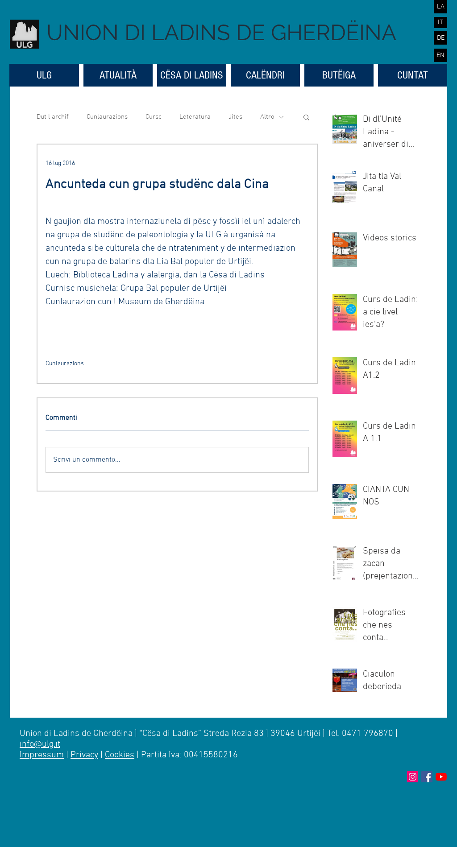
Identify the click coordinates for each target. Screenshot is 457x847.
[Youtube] (441, 776)
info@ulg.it (40, 744)
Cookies (119, 755)
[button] (306, 116)
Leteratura (195, 117)
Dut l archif (53, 117)
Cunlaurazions (107, 117)
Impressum (42, 755)
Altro (267, 117)
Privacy (84, 755)
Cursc (153, 117)
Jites (235, 117)
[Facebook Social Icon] (426, 776)
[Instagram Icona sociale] (412, 776)
